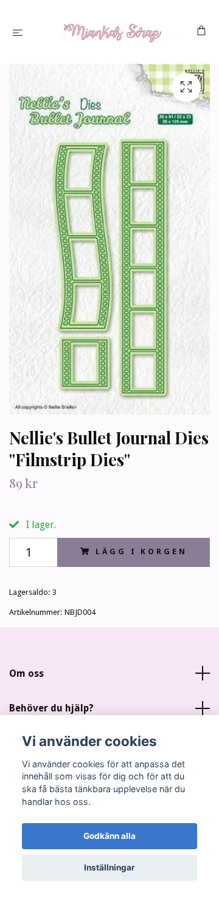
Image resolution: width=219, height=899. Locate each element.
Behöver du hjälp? (51, 708)
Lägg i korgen (141, 551)
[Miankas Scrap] (112, 32)
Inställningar (109, 867)
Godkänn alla (109, 836)
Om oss (26, 673)
